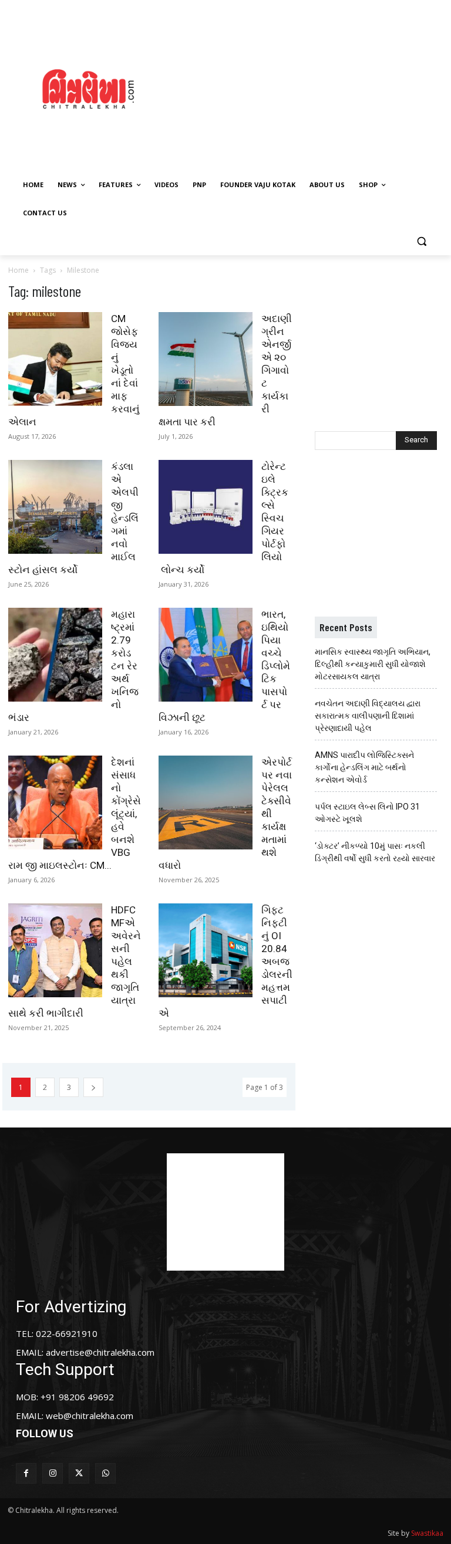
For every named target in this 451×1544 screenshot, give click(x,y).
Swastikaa (427, 1533)
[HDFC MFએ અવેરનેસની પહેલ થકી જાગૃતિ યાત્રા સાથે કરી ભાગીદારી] (55, 950)
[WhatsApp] (105, 1473)
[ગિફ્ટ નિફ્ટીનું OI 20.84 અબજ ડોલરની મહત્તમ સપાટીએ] (206, 950)
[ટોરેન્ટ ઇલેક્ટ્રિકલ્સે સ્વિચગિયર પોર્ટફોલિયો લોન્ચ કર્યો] (206, 507)
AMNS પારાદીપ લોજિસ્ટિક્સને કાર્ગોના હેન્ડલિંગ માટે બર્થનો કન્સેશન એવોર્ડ (364, 767)
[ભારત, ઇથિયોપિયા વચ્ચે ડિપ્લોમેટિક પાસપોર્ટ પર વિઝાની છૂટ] (206, 655)
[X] (79, 1473)
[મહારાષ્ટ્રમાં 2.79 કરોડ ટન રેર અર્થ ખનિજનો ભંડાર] (55, 655)
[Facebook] (26, 1473)
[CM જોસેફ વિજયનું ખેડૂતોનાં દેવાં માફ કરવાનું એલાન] (55, 359)
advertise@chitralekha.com (100, 1352)
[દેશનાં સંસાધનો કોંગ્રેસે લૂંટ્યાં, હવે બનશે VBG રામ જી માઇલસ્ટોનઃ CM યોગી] (55, 802)
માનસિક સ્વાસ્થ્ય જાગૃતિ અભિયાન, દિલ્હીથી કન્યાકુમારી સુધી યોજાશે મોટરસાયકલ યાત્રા (372, 664)
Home (18, 270)
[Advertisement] (314, 87)
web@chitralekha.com (89, 1415)
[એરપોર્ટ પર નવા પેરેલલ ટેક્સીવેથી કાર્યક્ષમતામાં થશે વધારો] (206, 802)
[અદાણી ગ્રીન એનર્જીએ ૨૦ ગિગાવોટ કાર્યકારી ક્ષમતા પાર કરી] (206, 359)
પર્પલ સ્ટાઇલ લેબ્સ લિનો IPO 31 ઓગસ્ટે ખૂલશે (367, 813)
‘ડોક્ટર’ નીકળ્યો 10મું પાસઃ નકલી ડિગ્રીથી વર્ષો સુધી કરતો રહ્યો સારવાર (375, 852)
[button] (421, 241)
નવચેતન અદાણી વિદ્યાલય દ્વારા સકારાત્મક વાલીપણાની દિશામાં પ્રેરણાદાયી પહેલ (367, 716)
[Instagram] (52, 1473)
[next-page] (93, 1087)
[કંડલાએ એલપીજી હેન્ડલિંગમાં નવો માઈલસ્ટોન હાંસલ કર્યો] (55, 507)
